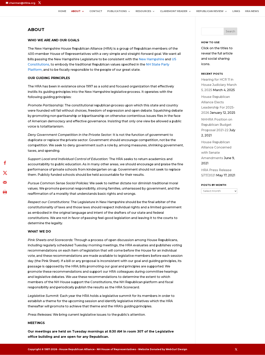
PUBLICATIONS (117, 11)
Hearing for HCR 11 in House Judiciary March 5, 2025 (219, 85)
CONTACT (95, 11)
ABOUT (76, 11)
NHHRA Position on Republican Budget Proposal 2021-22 (216, 125)
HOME (62, 11)
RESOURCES (143, 11)
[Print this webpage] (5, 192)
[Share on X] (5, 173)
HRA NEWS (252, 11)
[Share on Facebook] (5, 163)
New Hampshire (151, 59)
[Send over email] (5, 182)
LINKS (236, 11)
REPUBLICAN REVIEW (209, 11)
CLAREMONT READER (173, 11)
